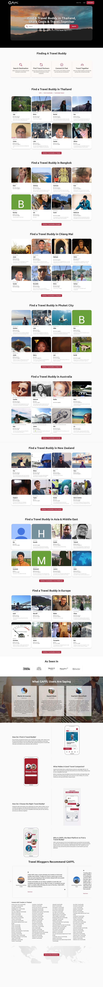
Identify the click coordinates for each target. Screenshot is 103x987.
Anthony (35, 185)
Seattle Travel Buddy (16, 910)
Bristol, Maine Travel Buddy (79, 936)
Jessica (55, 569)
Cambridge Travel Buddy (58, 919)
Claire (75, 257)
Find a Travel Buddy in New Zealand (51, 447)
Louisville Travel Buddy (78, 920)
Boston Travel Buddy (16, 927)
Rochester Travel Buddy (78, 911)
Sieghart (15, 497)
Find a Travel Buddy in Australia (51, 376)
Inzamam (15, 569)
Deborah (35, 399)
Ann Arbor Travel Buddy (78, 904)
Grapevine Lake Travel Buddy (79, 935)
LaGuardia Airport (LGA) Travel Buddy (40, 932)
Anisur (35, 640)
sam (54, 355)
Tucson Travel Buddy (77, 907)
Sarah (55, 212)
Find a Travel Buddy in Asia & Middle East (51, 519)
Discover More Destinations (51, 954)
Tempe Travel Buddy (77, 919)
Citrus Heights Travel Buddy (59, 916)
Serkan (75, 283)
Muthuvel (76, 212)
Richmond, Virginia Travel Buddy (59, 926)
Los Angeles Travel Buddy (17, 906)
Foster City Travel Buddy (78, 930)
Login (84, 2)
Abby (54, 328)
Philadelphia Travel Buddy (37, 910)
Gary (75, 470)
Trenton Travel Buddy (16, 919)
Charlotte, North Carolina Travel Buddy (40, 911)
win (34, 212)
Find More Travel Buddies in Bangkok (51, 224)
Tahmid (76, 542)
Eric (54, 470)
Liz (74, 426)
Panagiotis (56, 640)
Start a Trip (78, 2)
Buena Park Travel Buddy (58, 910)
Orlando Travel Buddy (37, 906)
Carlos (14, 141)
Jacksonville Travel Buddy (37, 919)
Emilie (55, 399)
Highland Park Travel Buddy (38, 930)
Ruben (55, 613)
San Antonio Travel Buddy (37, 908)
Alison (35, 470)
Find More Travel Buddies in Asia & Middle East (51, 580)
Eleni (14, 185)
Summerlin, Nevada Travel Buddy (80, 927)
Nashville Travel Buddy (37, 935)
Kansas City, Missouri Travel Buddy (39, 907)
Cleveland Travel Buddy (78, 906)
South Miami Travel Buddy (37, 916)
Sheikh (55, 542)
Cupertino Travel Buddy (37, 917)
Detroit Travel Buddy (77, 910)
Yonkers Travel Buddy (16, 941)
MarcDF (35, 613)
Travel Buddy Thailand (59, 93)
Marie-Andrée (77, 497)
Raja (14, 426)
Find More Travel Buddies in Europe (51, 652)
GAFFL (40, 93)
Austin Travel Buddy (16, 926)
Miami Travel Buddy (57, 923)
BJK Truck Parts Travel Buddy (79, 922)
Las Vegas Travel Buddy (58, 911)
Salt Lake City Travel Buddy (58, 913)
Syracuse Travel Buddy (78, 929)
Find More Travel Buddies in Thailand (51, 153)
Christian (15, 640)
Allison (75, 141)
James (35, 426)
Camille (15, 399)
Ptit (54, 426)
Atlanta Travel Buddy (16, 913)
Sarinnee (55, 185)
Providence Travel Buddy (37, 925)
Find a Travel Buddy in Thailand (51, 89)
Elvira (34, 114)
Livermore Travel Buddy (37, 914)
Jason (14, 257)
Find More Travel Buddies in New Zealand (51, 509)
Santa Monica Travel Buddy (79, 933)
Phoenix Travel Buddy (16, 929)
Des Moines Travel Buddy (58, 908)
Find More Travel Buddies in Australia (51, 438)
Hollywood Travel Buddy (37, 936)
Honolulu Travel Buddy (37, 929)
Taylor (35, 497)
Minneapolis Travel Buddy (58, 907)
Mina (75, 399)
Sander (55, 141)
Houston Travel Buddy (16, 932)
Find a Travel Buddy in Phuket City (51, 305)
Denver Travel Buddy (16, 914)
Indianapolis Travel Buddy (17, 939)
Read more (30, 891)
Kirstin (55, 497)
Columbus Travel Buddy (37, 904)
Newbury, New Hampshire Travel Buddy (20, 930)
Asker (75, 569)
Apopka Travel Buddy (57, 938)
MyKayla (55, 257)
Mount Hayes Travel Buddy (38, 926)
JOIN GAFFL (90, 2)
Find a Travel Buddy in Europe (51, 590)
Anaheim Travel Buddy (37, 938)
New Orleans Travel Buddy (58, 929)
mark (14, 613)
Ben (75, 328)
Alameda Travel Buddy (57, 904)
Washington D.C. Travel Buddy (18, 908)
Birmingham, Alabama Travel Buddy (19, 936)
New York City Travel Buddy (18, 917)
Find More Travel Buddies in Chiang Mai (51, 295)
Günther (15, 328)
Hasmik (35, 542)
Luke (34, 141)
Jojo (14, 114)
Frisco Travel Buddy (77, 926)
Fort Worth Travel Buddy (78, 923)
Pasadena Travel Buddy (78, 917)
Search (74, 26)
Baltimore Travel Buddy (37, 920)
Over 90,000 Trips (61, 30)
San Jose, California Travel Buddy (19, 911)
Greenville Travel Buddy (58, 930)
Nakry (35, 355)
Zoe (14, 470)
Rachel (55, 114)
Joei (34, 257)
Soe (75, 114)
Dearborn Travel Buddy (78, 908)
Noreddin (35, 283)
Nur (14, 542)
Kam (75, 185)
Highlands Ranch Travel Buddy (59, 914)
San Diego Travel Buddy (17, 933)
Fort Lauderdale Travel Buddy (38, 933)
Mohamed (36, 569)
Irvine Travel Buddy (36, 927)
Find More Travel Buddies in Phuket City (51, 366)
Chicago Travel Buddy (16, 907)
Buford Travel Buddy (57, 906)
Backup (15, 212)
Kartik (75, 355)
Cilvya (75, 613)
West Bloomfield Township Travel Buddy (61, 925)
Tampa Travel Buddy (16, 938)
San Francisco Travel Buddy (17, 920)
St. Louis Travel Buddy (37, 922)
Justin (14, 355)
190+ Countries (44, 30)
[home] (13, 3)
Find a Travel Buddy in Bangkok (51, 162)
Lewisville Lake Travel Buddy (59, 927)
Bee (75, 640)
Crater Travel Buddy (77, 925)
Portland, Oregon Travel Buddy (18, 935)
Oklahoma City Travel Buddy (79, 939)
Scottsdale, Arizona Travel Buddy (60, 936)
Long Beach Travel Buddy (78, 916)
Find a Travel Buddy (48, 93)
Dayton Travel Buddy (77, 932)
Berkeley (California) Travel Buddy (60, 917)
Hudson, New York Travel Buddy (18, 904)
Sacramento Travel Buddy (37, 913)
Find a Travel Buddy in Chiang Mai (51, 234)
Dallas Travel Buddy (16, 925)
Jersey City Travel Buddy (17, 916)
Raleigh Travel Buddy (57, 920)
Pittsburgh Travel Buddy (37, 923)
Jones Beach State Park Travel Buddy (61, 922)
